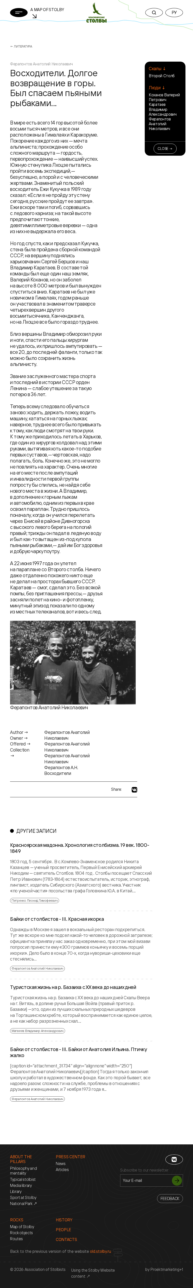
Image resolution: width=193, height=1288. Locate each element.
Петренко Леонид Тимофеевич (35, 900)
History (64, 1220)
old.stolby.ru (100, 1251)
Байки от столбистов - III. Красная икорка (57, 919)
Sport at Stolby (23, 1197)
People (63, 1229)
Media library (21, 1185)
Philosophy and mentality (23, 1171)
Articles (62, 1169)
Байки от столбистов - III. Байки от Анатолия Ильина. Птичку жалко (78, 1052)
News (61, 1163)
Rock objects (21, 1232)
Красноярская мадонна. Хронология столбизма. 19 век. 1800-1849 (79, 848)
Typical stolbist (23, 1179)
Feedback (170, 1198)
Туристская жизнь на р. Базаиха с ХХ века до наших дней (73, 987)
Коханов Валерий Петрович (164, 97)
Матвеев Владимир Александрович (38, 1031)
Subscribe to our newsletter (144, 1170)
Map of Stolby (22, 1226)
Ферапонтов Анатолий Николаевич (160, 123)
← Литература (21, 46)
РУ (174, 12)
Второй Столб (162, 75)
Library (16, 1191)
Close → (165, 148)
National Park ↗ (23, 1203)
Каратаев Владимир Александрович (163, 109)
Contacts (66, 1239)
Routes (16, 1238)
